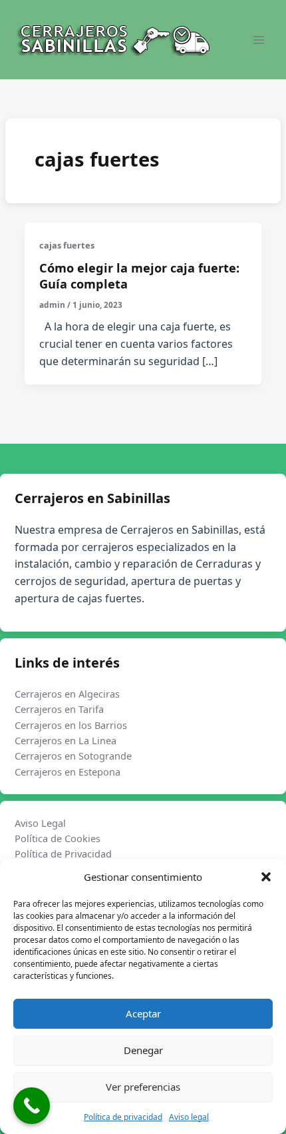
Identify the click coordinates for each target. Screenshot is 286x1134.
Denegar (143, 1050)
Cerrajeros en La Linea (65, 740)
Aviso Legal (40, 823)
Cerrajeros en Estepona (67, 771)
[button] (266, 876)
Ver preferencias (143, 1086)
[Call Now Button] (31, 1105)
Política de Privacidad (63, 853)
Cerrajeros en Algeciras (67, 693)
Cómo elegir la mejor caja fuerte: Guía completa (139, 276)
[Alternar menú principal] (259, 40)
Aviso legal (189, 1117)
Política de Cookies (57, 838)
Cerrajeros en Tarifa (59, 709)
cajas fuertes (66, 245)
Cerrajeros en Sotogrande (73, 755)
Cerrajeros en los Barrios (71, 725)
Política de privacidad (123, 1117)
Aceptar (143, 1013)
